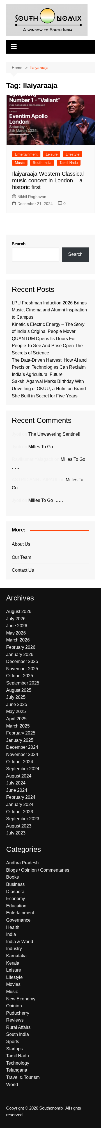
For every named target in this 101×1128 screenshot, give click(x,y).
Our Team (21, 557)
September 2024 (22, 768)
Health (12, 927)
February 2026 (20, 647)
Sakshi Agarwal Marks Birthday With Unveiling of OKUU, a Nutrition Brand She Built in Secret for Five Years (49, 388)
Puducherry (17, 1013)
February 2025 (20, 733)
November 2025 (22, 668)
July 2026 (16, 618)
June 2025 (16, 704)
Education (16, 905)
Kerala (12, 963)
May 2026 (16, 633)
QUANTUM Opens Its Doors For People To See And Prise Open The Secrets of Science (47, 345)
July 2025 (16, 697)
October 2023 (19, 811)
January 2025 (19, 740)
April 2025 (16, 718)
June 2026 (16, 625)
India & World (19, 941)
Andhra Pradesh (22, 862)
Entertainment (26, 154)
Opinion (14, 1005)
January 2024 (19, 804)
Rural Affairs (18, 1027)
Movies (13, 984)
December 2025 (22, 661)
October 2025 (19, 675)
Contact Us (23, 570)
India (11, 934)
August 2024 (18, 776)
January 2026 (19, 654)
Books (12, 877)
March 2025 (18, 726)
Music (20, 163)
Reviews (15, 1020)
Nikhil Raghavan (31, 196)
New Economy (20, 998)
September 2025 (22, 683)
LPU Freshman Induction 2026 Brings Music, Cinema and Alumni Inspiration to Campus (49, 310)
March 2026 (18, 640)
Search (19, 243)
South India (42, 163)
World (12, 1084)
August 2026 (18, 611)
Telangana (16, 1070)
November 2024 (22, 754)
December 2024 (22, 747)
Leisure (52, 154)
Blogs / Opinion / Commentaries (37, 870)
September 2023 (22, 818)
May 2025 (16, 711)
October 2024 (19, 761)
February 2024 (20, 797)
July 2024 (16, 783)
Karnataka (16, 955)
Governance (18, 920)
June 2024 (16, 790)
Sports (12, 1041)
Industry (14, 948)
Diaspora (15, 891)
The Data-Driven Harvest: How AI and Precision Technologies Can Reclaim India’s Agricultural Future (49, 367)
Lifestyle (72, 154)
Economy (15, 898)
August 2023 (18, 826)
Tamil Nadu (68, 163)
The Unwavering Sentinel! (54, 434)
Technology (17, 1063)
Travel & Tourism (23, 1077)
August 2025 (18, 690)
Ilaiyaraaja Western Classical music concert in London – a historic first (48, 180)
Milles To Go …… (45, 446)
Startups (14, 1048)
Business (15, 884)
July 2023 (16, 833)
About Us (21, 544)
